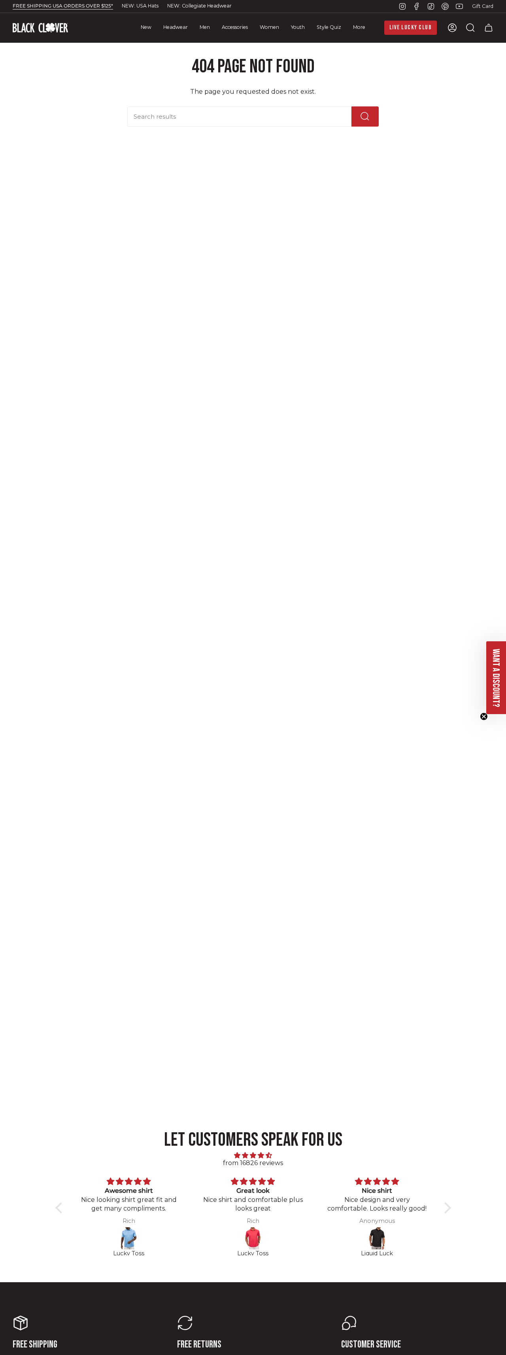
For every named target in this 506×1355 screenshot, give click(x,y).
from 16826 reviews (253, 1163)
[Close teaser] (484, 716)
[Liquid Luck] (377, 1238)
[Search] (365, 116)
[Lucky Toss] (128, 1238)
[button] (175, 28)
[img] (253, 1155)
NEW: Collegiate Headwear (199, 6)
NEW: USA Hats (140, 6)
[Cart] (489, 27)
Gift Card (482, 6)
